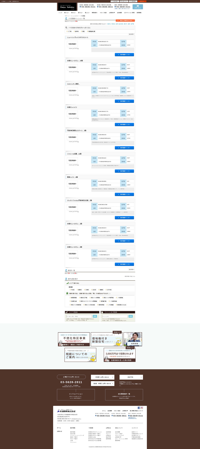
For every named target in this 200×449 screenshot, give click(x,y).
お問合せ (108, 435)
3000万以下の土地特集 (94, 440)
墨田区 (80, 289)
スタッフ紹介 (103, 12)
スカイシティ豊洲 (73, 84)
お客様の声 (112, 12)
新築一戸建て (74, 437)
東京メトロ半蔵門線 (109, 297)
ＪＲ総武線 (120, 297)
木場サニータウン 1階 (74, 223)
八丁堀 (69, 31)
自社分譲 (72, 433)
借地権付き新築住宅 (137, 438)
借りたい (80, 12)
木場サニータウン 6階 (74, 247)
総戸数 (132, 24)
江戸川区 (109, 289)
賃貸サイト (135, 432)
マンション (73, 442)
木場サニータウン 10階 (75, 60)
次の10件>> (131, 34)
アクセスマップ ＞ (76, 418)
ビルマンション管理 (129, 12)
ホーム (104, 410)
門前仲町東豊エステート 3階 (76, 130)
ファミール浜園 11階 (74, 154)
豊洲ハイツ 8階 (72, 177)
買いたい (66, 12)
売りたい (73, 12)
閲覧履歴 (134, 1)
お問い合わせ (138, 7)
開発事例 (117, 440)
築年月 (125, 24)
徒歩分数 (121, 24)
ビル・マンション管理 (121, 438)
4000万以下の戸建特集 (94, 438)
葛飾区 (101, 289)
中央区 (72, 289)
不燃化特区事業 (136, 437)
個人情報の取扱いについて (136, 410)
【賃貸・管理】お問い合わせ (102, 383)
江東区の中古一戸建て (94, 435)
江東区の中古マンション (95, 432)
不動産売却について (137, 433)
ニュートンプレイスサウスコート (77, 37)
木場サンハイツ (72, 107)
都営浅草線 (101, 304)
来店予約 (130, 377)
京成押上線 (74, 301)
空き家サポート (136, 435)
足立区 (94, 289)
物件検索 (115, 1)
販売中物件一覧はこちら (130, 276)
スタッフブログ (119, 435)
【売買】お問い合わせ (102, 377)
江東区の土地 (92, 437)
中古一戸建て (74, 438)
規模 (129, 24)
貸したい (87, 12)
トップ (60, 12)
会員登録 (108, 432)
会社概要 (119, 12)
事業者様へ (95, 12)
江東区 (87, 289)
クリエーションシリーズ (77, 435)
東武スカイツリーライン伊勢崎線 (89, 301)
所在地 (113, 24)
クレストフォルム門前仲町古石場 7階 (79, 200)
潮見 (83, 31)
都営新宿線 (74, 297)
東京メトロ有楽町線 (76, 304)
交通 (117, 24)
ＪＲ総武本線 (113, 301)
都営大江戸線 (84, 297)
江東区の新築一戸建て (94, 433)
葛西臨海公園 (92, 31)
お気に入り (124, 1)
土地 (71, 440)
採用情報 (139, 12)
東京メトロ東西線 (95, 297)
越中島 (77, 31)
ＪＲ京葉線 (111, 304)
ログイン (142, 1)
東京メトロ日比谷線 (90, 304)
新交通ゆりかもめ (121, 304)
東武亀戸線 (103, 301)
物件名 (109, 24)
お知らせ (59, 431)
